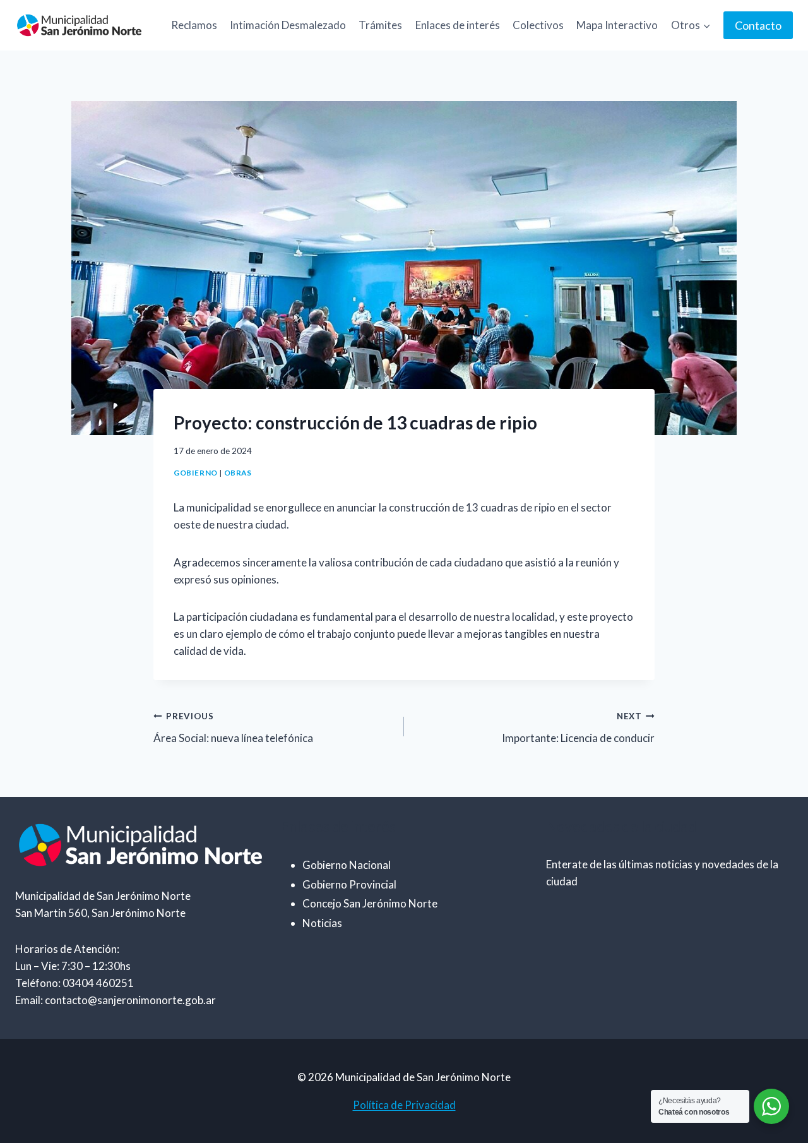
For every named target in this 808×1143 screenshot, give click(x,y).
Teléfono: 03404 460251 (74, 983)
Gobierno (196, 472)
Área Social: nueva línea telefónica (233, 728)
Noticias (322, 923)
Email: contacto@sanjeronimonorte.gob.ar (115, 1000)
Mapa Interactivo (617, 25)
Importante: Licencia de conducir (578, 728)
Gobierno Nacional (346, 864)
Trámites (380, 25)
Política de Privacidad (404, 1104)
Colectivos (538, 25)
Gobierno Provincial (349, 884)
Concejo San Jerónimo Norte (369, 903)
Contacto (758, 25)
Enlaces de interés (457, 25)
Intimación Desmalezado (288, 25)
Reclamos (194, 25)
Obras (238, 472)
